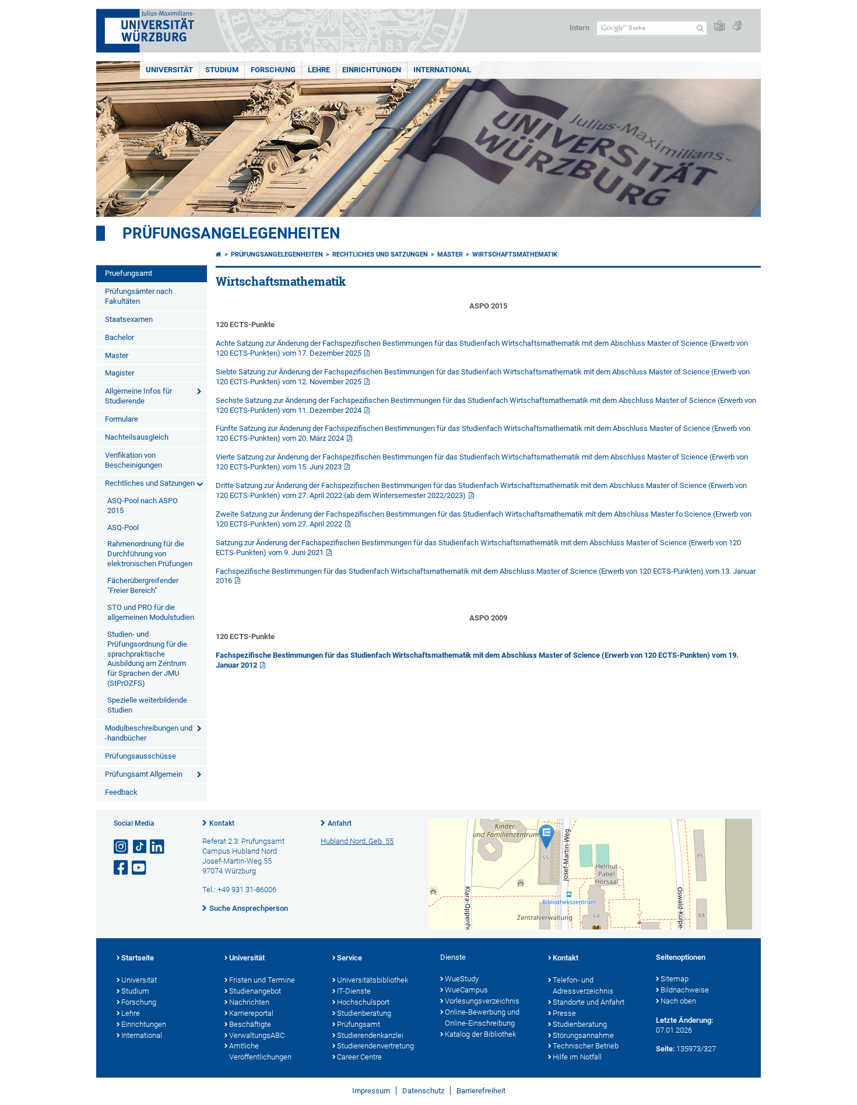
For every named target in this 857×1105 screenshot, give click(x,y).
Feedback (121, 792)
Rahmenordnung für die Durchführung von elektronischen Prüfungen (149, 553)
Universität (169, 69)
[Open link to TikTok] (140, 847)
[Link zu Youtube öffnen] (140, 868)
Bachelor (119, 337)
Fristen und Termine (262, 980)
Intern (579, 27)
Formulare (121, 419)
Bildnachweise (685, 989)
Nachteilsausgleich (136, 437)
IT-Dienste (354, 991)
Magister (119, 373)
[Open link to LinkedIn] (158, 847)
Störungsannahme (583, 1035)
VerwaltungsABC (257, 1035)
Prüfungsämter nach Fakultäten (139, 296)
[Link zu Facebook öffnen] (122, 868)
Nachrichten (249, 1002)
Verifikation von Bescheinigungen (133, 460)
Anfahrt (340, 823)
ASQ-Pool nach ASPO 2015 (142, 505)
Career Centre (359, 1057)
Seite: (665, 1048)
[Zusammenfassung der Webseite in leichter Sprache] (719, 26)
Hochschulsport (363, 1002)
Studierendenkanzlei (370, 1035)
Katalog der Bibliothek (480, 1034)
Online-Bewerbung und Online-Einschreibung (482, 1017)
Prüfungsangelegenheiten (231, 233)
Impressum (371, 1090)
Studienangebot (255, 991)
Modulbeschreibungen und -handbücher (148, 733)
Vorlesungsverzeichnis (482, 1001)
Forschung (273, 69)
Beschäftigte (250, 1024)
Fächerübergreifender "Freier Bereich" (142, 585)
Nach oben (678, 1001)
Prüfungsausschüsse (140, 756)
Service (349, 957)
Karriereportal (251, 1013)
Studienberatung (364, 1013)
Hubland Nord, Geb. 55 (357, 841)
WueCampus (466, 989)
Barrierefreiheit (480, 1090)
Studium (221, 69)
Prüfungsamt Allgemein (143, 774)
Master (116, 355)
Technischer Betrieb (586, 1045)
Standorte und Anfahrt (588, 1002)
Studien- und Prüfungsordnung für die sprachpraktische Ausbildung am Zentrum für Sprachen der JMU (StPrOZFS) (147, 659)
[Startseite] (219, 254)
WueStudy (462, 978)
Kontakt (221, 823)
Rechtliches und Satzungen (150, 483)
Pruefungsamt (128, 273)
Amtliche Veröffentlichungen (260, 1051)
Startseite (137, 957)
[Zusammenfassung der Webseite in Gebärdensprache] (737, 26)
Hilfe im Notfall (577, 1057)
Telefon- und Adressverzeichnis (583, 985)
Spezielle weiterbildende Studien (147, 705)
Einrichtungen (371, 69)
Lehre (319, 69)
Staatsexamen (129, 319)
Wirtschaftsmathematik (514, 254)
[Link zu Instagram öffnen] (122, 847)
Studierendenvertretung (375, 1045)
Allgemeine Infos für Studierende (138, 396)
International (442, 69)
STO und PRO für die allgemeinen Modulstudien (150, 612)
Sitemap (675, 978)
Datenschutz (423, 1090)
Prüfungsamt (358, 1024)
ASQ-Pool (123, 527)
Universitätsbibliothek (372, 980)
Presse (564, 1013)
